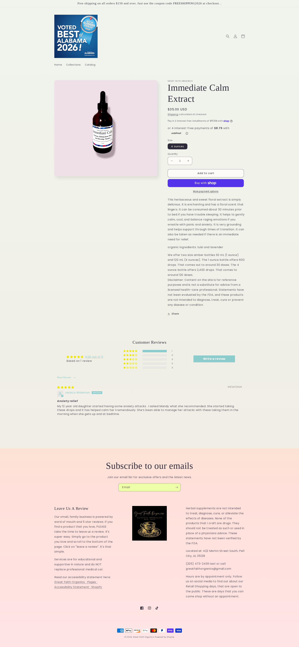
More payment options (206, 191)
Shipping (173, 114)
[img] (65, 387)
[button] (228, 36)
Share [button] (175, 313)
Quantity (173, 154)
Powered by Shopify (164, 637)
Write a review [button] (214, 359)
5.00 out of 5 (94, 357)
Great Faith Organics (143, 637)
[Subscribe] (176, 487)
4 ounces (177, 146)
